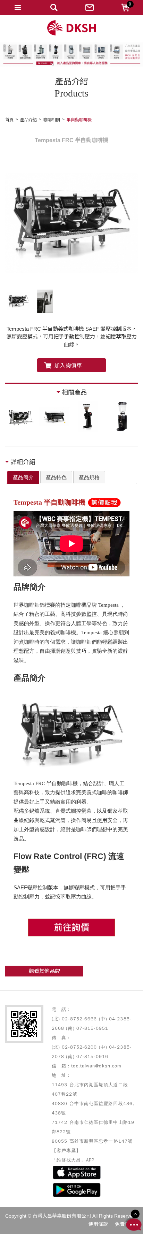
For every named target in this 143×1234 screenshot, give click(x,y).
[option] (71, 223)
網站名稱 (71, 28)
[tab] (23, 477)
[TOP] (135, 1214)
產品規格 (89, 477)
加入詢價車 (68, 365)
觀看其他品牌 (44, 971)
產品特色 (56, 477)
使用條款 (98, 1224)
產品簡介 (23, 477)
